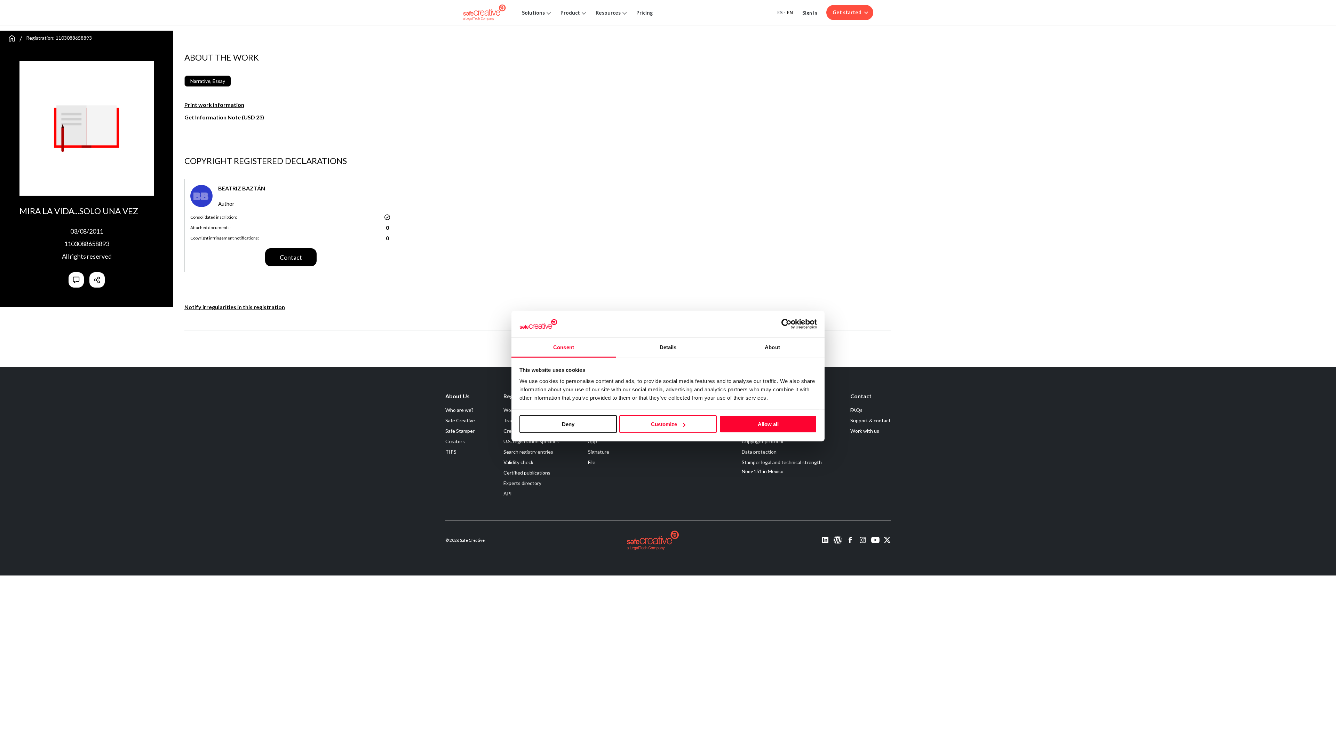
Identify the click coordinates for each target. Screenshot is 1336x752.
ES (780, 12)
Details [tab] (668, 347)
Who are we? (459, 410)
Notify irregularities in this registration (234, 307)
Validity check (518, 462)
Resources (608, 13)
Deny (568, 424)
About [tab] (772, 347)
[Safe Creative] (484, 12)
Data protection (759, 452)
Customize (664, 424)
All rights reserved (87, 256)
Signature (598, 452)
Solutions (533, 13)
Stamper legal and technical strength (782, 462)
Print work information (214, 104)
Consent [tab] (563, 347)
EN (790, 12)
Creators (455, 441)
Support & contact (870, 420)
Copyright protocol (762, 441)
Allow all (768, 424)
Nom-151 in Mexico (763, 471)
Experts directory (522, 483)
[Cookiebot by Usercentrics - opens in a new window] (786, 324)
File (591, 462)
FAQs (856, 410)
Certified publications (526, 473)
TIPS (450, 452)
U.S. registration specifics (531, 441)
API (507, 493)
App (592, 441)
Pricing (644, 13)
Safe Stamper (460, 431)
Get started (847, 12)
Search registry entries (528, 452)
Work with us (864, 431)
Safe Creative (460, 420)
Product (570, 13)
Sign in (809, 13)
